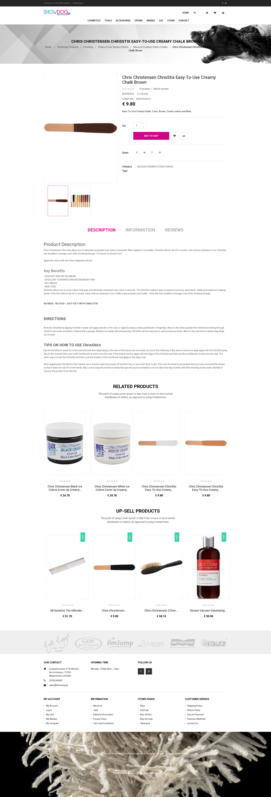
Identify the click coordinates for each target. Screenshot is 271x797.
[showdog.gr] (57, 12)
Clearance (145, 723)
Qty (124, 125)
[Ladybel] (151, 643)
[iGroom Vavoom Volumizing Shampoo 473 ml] (208, 567)
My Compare (52, 723)
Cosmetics (94, 20)
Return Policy (193, 710)
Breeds (151, 20)
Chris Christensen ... (114, 610)
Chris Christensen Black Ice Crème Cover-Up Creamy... (65, 488)
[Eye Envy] (57, 643)
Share (125, 152)
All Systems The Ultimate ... (67, 610)
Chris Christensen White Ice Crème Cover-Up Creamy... (112, 488)
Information (140, 230)
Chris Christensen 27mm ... (161, 610)
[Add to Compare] (184, 136)
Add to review (161, 88)
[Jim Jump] (119, 643)
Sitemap (144, 710)
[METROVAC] (182, 643)
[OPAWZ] (214, 643)
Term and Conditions (103, 723)
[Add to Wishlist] (174, 136)
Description (102, 230)
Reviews (174, 230)
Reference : (128, 94)
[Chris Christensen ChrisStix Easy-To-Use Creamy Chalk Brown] (58, 201)
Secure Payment (195, 714)
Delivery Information (103, 714)
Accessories (123, 20)
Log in (49, 710)
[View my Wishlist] (215, 13)
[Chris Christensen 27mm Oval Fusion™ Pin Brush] (161, 567)
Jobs (95, 710)
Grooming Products (68, 47)
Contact (183, 20)
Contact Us (192, 723)
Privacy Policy (100, 719)
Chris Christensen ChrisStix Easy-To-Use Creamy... (159, 488)
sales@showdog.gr (58, 685)
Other (171, 20)
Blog (142, 706)
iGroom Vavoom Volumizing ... (208, 610)
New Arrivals (146, 719)
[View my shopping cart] (207, 13)
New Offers (146, 714)
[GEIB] (88, 643)
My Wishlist (51, 719)
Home (185, 12)
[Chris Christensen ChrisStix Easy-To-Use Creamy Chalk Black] (114, 567)
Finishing (88, 47)
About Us (97, 706)
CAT (161, 20)
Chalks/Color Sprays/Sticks (113, 47)
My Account (52, 706)
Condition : (128, 99)
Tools (108, 20)
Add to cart (151, 136)
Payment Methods (196, 719)
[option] (58, 201)
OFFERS (139, 20)
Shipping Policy (194, 706)
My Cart (50, 714)
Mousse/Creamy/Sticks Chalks (150, 47)
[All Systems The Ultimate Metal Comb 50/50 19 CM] (67, 567)
